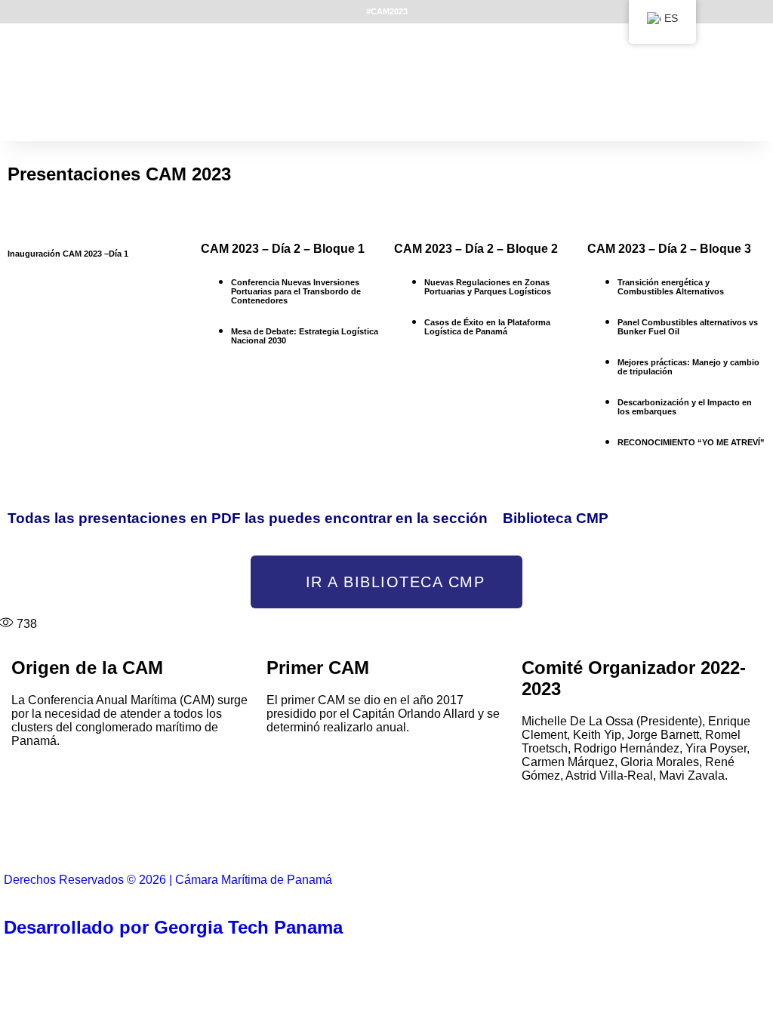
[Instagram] (597, 836)
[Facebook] (23, 836)
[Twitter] (214, 836)
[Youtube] (405, 836)
